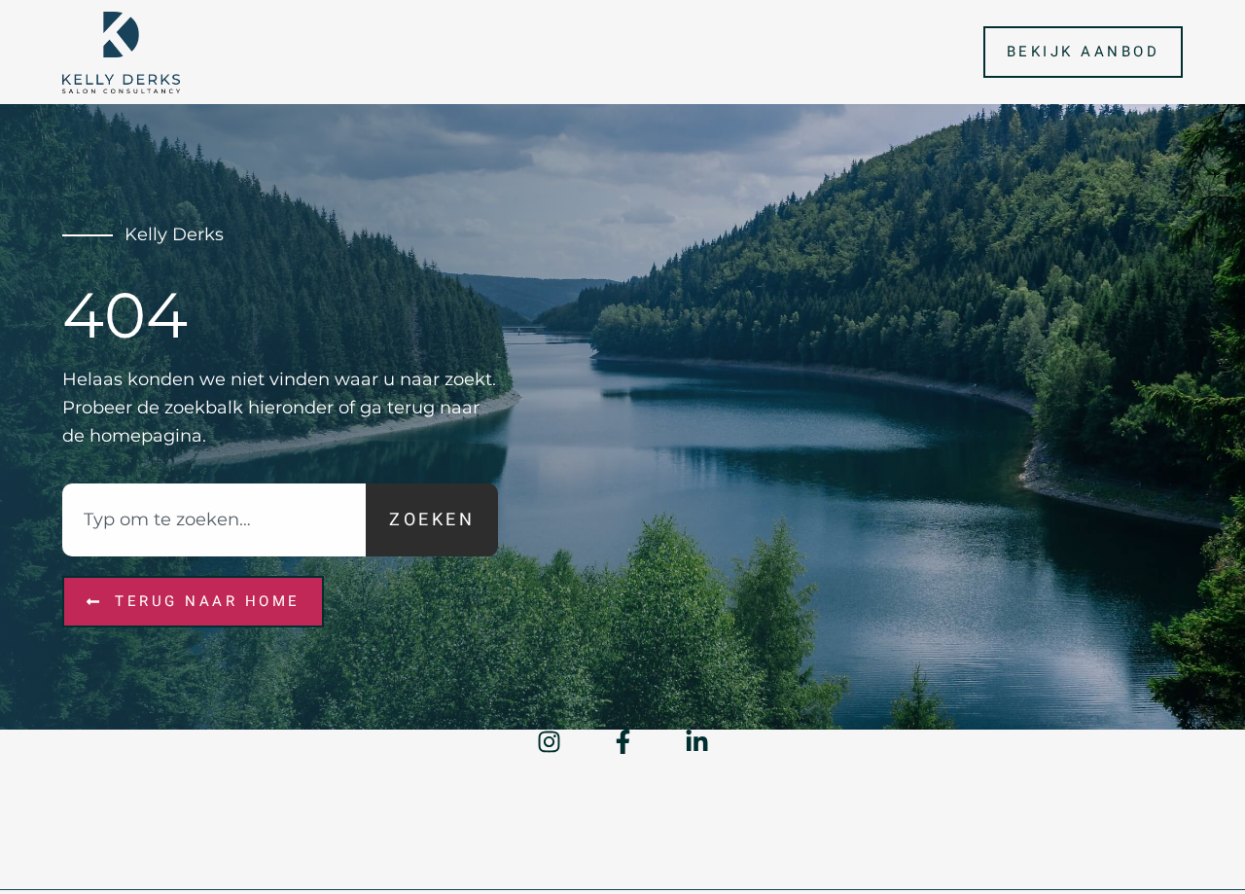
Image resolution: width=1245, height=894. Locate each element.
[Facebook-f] (623, 742)
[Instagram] (549, 742)
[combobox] (214, 519)
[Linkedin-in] (697, 742)
